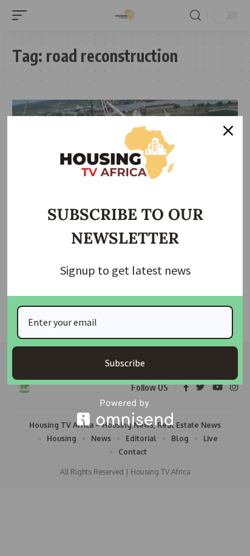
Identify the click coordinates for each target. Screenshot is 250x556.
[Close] (228, 130)
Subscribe (125, 363)
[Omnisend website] (125, 412)
